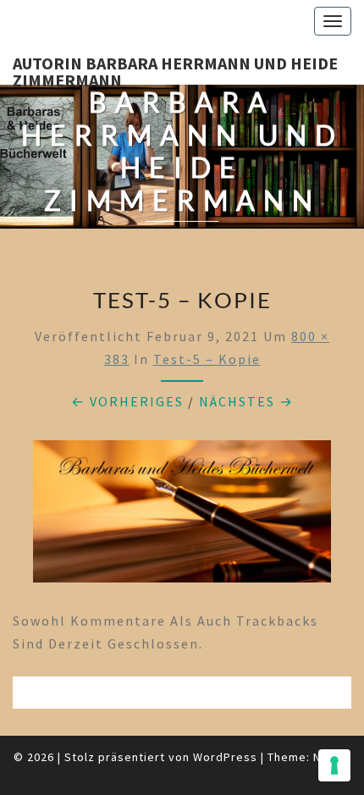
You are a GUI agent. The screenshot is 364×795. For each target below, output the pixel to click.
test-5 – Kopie (207, 359)
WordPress (225, 757)
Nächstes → (246, 401)
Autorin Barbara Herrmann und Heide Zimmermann (175, 68)
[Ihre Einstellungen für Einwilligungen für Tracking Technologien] (334, 765)
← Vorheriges (127, 401)
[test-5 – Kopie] (182, 516)
